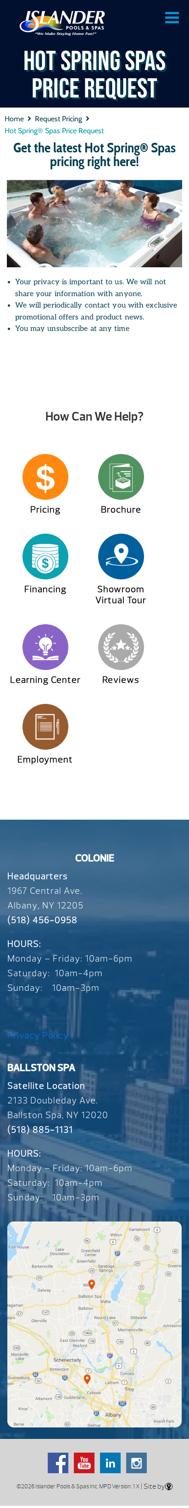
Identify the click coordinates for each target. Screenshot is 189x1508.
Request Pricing (58, 118)
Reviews (120, 680)
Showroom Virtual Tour (120, 595)
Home (14, 118)
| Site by (152, 1486)
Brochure (121, 509)
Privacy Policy (38, 1035)
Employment (45, 759)
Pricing (45, 509)
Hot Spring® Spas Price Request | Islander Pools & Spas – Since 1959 (62, 23)
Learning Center (45, 680)
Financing (45, 589)
